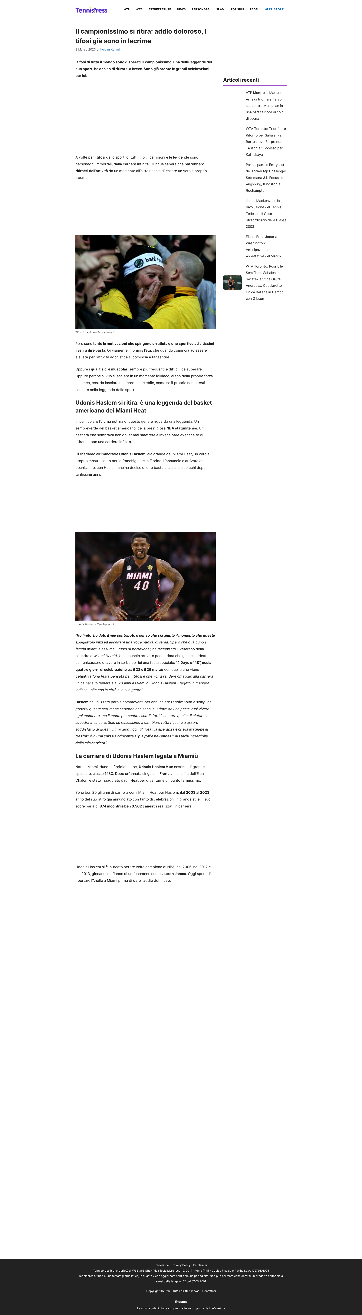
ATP (127, 9)
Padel (254, 9)
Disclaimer (200, 1265)
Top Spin (237, 9)
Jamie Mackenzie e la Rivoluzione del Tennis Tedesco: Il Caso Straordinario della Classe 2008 (266, 213)
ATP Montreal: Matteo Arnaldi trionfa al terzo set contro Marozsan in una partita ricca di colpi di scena (265, 105)
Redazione (162, 1265)
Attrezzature (160, 9)
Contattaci (209, 1291)
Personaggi (201, 9)
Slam (220, 9)
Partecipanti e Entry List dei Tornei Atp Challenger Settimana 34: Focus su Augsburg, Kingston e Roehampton (266, 177)
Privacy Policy (181, 1265)
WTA (139, 9)
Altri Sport (274, 9)
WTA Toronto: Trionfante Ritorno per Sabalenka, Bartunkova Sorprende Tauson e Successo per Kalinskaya (266, 141)
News (181, 9)
